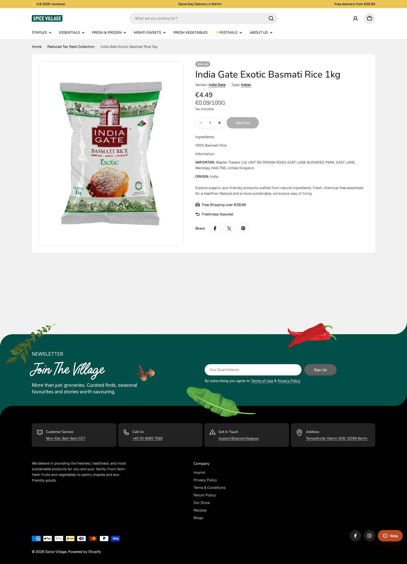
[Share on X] (229, 228)
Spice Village (55, 551)
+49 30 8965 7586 (147, 438)
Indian (246, 84)
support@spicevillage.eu (239, 438)
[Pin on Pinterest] (243, 228)
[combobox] (203, 18)
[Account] (355, 18)
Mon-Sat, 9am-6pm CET (65, 438)
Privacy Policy (288, 381)
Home (36, 46)
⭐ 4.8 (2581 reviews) (48, 4)
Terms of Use (262, 381)
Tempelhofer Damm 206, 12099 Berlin (336, 438)
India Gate (217, 84)
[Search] (271, 18)
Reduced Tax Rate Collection (71, 46)
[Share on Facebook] (215, 228)
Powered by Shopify (84, 551)
